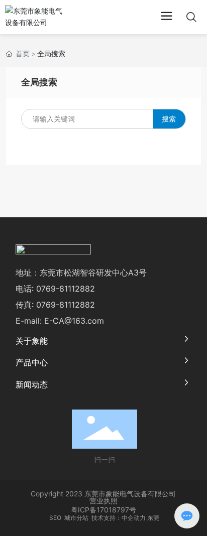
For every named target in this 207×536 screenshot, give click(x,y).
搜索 (169, 118)
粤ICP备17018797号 (103, 509)
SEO (54, 517)
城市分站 (76, 517)
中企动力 (134, 517)
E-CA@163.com (74, 321)
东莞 (153, 517)
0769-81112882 (65, 289)
